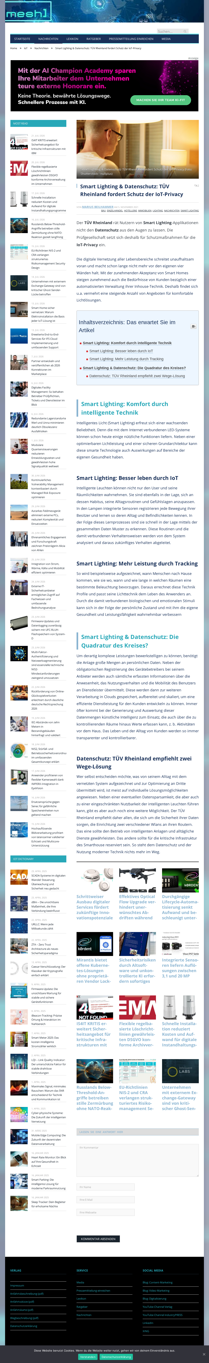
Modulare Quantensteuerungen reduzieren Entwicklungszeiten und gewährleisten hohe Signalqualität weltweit (45, 455)
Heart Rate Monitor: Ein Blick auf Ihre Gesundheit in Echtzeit (48, 1161)
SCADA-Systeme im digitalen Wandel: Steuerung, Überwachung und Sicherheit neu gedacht (48, 882)
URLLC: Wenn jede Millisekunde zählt (42, 926)
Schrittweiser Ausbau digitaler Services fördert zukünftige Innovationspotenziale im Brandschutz (95, 907)
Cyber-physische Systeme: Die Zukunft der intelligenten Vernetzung (48, 1117)
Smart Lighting (190, 210)
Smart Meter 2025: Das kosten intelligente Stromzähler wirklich (45, 1042)
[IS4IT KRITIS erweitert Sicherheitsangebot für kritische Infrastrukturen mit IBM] (95, 1007)
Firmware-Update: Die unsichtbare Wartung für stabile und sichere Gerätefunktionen (46, 995)
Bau (103, 210)
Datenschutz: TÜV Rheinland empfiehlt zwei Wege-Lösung (137, 376)
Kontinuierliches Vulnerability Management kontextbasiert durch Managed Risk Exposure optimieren (47, 488)
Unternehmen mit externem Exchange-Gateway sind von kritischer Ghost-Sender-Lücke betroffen (179, 1098)
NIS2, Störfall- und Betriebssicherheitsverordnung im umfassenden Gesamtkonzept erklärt (48, 755)
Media (166, 39)
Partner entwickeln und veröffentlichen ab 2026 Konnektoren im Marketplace (45, 367)
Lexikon (72, 39)
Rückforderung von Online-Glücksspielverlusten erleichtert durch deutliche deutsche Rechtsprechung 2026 (47, 699)
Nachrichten (48, 39)
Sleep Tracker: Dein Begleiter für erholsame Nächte (48, 1204)
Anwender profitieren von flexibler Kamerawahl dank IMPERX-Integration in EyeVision (47, 781)
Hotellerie (130, 210)
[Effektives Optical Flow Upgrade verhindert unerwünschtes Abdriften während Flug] (137, 880)
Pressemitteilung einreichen (131, 39)
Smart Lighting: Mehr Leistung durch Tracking (126, 359)
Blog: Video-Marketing (156, 1290)
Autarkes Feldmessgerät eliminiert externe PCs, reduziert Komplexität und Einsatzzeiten (47, 517)
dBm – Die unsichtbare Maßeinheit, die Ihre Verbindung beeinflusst (45, 906)
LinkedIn (148, 1323)
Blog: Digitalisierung (154, 1298)
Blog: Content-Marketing (157, 1282)
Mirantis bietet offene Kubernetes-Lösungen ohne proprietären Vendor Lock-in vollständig (94, 970)
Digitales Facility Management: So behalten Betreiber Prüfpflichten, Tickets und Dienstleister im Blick (48, 396)
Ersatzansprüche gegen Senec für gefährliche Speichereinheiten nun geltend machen (45, 808)
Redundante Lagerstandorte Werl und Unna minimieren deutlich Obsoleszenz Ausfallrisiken (48, 424)
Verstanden (88, 1356)
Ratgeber (94, 39)
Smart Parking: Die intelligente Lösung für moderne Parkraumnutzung (48, 1184)
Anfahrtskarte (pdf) (21, 1310)
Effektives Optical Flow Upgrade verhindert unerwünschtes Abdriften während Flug (137, 907)
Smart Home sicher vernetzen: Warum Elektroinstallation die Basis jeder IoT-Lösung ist (47, 314)
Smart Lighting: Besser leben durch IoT (121, 351)
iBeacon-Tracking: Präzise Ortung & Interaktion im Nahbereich (46, 1020)
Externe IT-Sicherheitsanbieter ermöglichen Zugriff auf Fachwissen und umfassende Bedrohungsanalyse (45, 596)
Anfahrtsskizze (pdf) (22, 1301)
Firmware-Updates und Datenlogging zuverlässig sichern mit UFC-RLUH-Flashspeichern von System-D (48, 629)
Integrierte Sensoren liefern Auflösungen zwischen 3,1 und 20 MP (180, 968)
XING (146, 1331)
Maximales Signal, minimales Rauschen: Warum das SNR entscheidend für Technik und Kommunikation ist (48, 1092)
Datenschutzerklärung (23, 1326)
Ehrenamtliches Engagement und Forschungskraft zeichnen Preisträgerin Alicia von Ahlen (48, 543)
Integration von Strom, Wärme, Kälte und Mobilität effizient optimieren (48, 568)
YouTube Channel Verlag (157, 1307)
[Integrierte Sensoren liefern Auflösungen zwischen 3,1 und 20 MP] (180, 944)
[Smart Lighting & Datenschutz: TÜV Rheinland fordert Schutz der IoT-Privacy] (138, 150)
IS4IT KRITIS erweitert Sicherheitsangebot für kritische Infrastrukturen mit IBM (94, 1034)
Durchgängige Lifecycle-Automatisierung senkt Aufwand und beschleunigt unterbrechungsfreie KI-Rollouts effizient (180, 907)
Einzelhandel (115, 210)
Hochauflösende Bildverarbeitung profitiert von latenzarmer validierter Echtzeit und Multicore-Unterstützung (47, 837)
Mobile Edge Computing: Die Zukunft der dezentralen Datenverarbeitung (48, 1139)
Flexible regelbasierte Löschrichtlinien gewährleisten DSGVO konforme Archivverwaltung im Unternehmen (137, 1034)
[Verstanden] (204, 1354)
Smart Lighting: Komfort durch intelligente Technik (127, 343)
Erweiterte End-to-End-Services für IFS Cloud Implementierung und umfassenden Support (45, 341)
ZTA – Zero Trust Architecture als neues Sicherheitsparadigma (44, 949)
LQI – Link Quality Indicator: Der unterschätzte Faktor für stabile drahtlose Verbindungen (48, 1066)
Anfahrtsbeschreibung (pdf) (26, 1293)
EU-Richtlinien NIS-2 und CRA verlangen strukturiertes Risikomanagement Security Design (136, 1098)
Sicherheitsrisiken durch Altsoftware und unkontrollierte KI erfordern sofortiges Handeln (137, 970)
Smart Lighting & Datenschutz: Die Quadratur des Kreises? (134, 368)
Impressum (17, 1285)
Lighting (158, 210)
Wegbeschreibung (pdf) (24, 1318)
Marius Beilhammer (97, 207)
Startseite (22, 39)
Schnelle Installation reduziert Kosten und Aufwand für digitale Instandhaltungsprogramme (179, 1034)
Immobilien (144, 210)
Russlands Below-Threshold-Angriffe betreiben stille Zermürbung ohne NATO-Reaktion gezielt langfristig (95, 1098)
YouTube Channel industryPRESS (162, 1315)
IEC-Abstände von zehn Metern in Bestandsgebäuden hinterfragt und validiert (45, 728)
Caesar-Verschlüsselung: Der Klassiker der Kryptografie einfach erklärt (48, 971)
